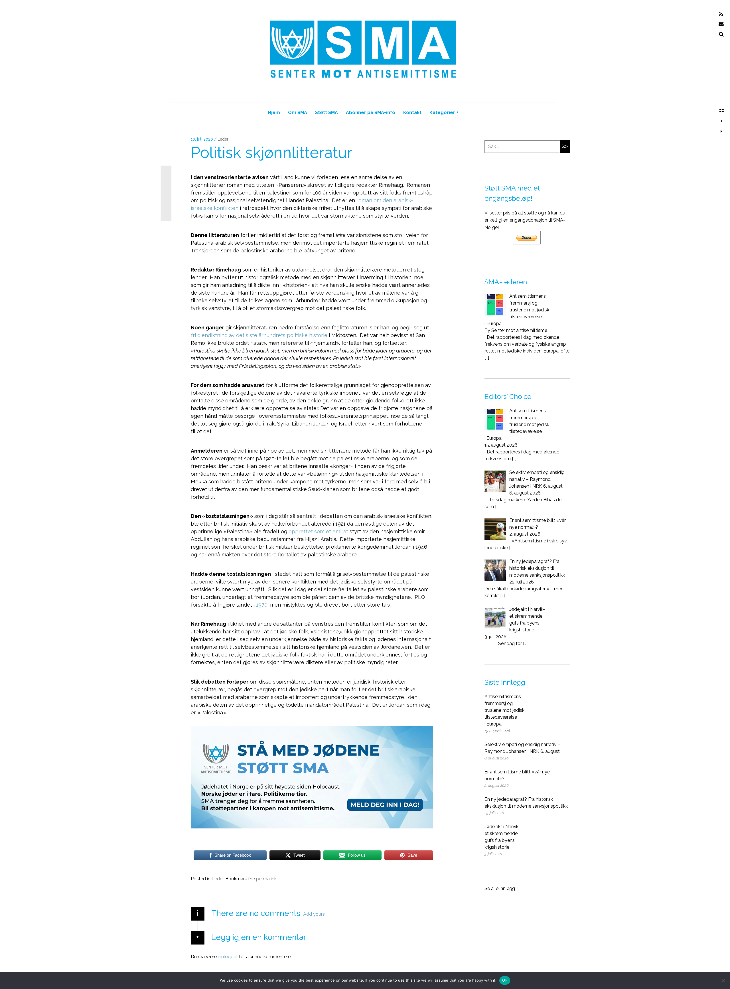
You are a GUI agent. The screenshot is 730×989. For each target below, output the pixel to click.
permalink (266, 878)
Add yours (314, 914)
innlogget (228, 956)
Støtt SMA (326, 112)
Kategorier (444, 112)
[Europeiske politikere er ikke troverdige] (721, 121)
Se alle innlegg (499, 888)
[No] (723, 980)
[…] (486, 357)
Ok (504, 980)
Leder (223, 139)
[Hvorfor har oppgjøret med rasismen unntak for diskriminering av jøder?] (721, 131)
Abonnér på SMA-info (370, 112)
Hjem (274, 112)
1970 (261, 605)
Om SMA (297, 112)
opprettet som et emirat (318, 532)
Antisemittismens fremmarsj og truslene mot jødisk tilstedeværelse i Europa (504, 710)
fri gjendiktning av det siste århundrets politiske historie (259, 335)
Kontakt (412, 112)
